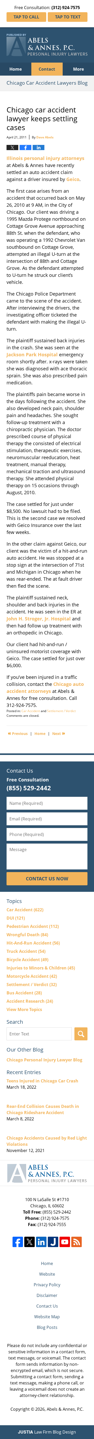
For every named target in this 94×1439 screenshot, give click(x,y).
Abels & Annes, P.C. (65, 1409)
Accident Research (30, 1001)
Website (47, 1274)
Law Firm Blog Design (47, 1432)
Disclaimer (47, 1295)
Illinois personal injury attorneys (45, 158)
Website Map (47, 1317)
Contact (47, 69)
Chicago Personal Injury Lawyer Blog (44, 1060)
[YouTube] (65, 1242)
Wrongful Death (27, 935)
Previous (18, 733)
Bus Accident (24, 993)
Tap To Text (67, 17)
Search (80, 1033)
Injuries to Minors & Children (41, 968)
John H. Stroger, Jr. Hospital (39, 618)
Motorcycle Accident (32, 976)
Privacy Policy (47, 1285)
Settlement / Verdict (61, 711)
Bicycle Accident (27, 959)
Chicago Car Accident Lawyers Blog (47, 45)
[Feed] (76, 1242)
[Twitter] (29, 1242)
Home (15, 69)
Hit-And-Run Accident (33, 943)
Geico (72, 179)
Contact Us (47, 1306)
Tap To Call (26, 17)
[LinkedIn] (41, 1242)
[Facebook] (18, 1242)
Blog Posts (47, 1327)
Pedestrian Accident (33, 926)
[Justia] (53, 1242)
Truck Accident (26, 951)
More (78, 69)
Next (58, 733)
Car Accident (30, 711)
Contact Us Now (47, 878)
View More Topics (24, 1009)
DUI (16, 918)
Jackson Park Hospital (32, 354)
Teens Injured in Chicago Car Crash (42, 1081)
